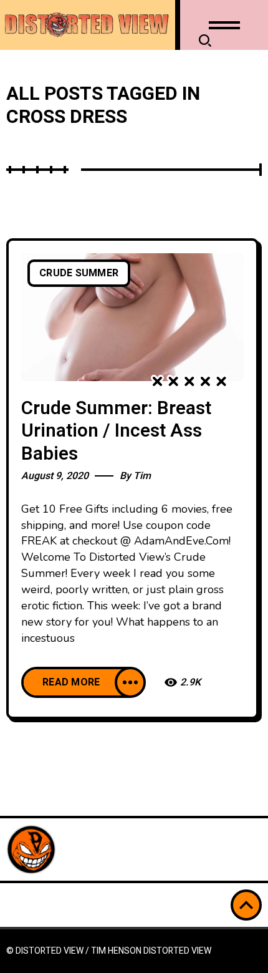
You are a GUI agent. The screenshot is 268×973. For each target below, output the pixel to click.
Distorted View (177, 950)
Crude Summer (78, 273)
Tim (142, 475)
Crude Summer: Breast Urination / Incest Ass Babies (116, 431)
